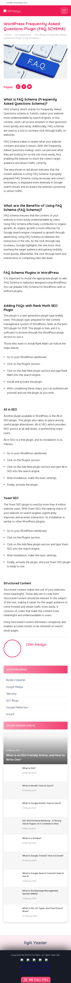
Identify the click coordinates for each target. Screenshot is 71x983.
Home (7, 34)
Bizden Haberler (15, 680)
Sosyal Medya (14, 687)
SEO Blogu (12, 700)
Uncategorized (23, 34)
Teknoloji (11, 693)
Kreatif (10, 714)
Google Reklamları (17, 707)
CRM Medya (36, 644)
